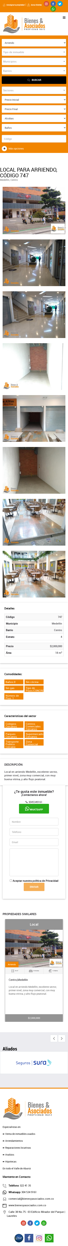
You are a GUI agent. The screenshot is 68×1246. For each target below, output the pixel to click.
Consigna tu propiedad (15, 5)
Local (34, 924)
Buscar (36, 79)
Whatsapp (36, 809)
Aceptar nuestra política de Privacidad (35, 880)
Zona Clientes (36, 5)
